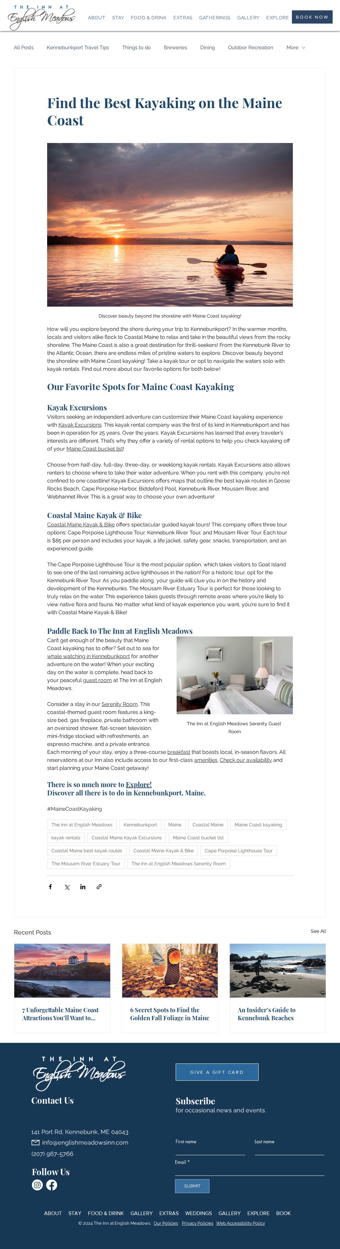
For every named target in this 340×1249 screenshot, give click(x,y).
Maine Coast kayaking (258, 824)
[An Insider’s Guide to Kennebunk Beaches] (278, 971)
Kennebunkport (140, 824)
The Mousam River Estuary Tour (85, 863)
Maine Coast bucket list (198, 837)
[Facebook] (51, 1185)
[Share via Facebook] (50, 887)
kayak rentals (65, 837)
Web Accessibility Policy (240, 1223)
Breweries (175, 48)
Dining (207, 48)
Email (180, 1162)
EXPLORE (258, 1213)
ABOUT (53, 1213)
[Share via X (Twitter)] (66, 887)
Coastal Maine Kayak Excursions (127, 837)
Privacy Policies (197, 1223)
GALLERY (141, 1213)
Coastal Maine (208, 824)
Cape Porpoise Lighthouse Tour (239, 850)
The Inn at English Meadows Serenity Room (178, 863)
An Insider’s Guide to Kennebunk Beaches (267, 1014)
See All (318, 931)
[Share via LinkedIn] (83, 887)
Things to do (136, 48)
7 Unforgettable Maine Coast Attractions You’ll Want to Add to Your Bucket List (60, 1014)
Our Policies (166, 1223)
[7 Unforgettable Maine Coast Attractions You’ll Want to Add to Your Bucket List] (62, 971)
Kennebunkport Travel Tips (78, 48)
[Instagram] (37, 1185)
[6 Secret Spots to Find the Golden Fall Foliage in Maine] (170, 971)
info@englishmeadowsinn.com (85, 1142)
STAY (74, 1213)
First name (186, 1141)
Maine (174, 824)
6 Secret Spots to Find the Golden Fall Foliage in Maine (169, 1014)
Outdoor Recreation (250, 48)
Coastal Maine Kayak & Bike (163, 850)
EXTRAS (169, 1213)
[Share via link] (99, 887)
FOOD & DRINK (106, 1213)
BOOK (283, 1213)
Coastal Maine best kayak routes (86, 850)
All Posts (24, 48)
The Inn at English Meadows (82, 824)
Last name (264, 1141)
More (292, 48)
